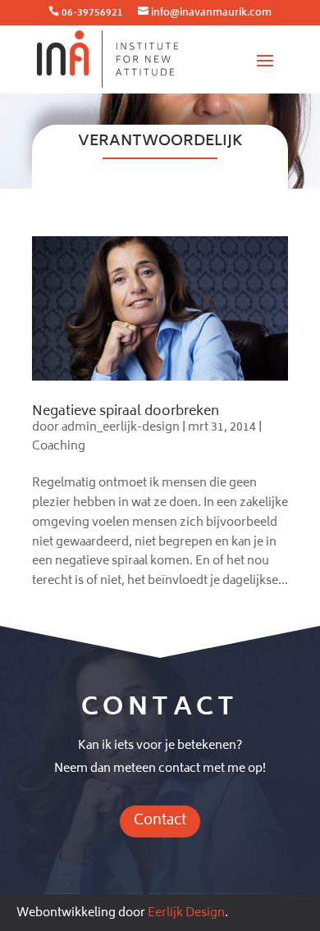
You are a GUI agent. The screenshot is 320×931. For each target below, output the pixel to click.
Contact (160, 821)
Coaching (58, 446)
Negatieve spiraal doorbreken (125, 411)
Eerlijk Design (186, 913)
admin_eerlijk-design (121, 428)
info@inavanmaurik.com (211, 13)
